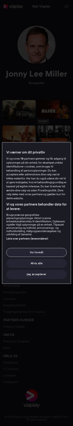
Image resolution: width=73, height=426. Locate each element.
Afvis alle (37, 263)
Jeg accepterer (36, 274)
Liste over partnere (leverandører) (27, 238)
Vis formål (36, 252)
